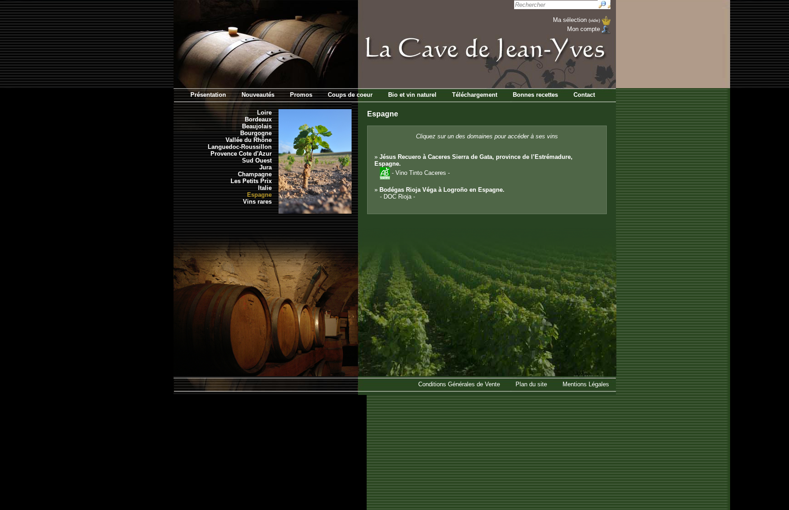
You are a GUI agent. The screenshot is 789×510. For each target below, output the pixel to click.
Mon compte (583, 29)
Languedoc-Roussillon (240, 146)
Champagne (255, 174)
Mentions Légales (586, 384)
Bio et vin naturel (412, 94)
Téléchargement (474, 94)
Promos (301, 94)
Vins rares (257, 201)
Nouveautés (258, 94)
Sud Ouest (257, 160)
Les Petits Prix (251, 181)
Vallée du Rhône (249, 140)
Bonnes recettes (535, 94)
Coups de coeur (350, 94)
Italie (265, 187)
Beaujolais (257, 126)
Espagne (259, 194)
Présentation (208, 94)
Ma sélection (576, 19)
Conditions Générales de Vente (459, 384)
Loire (264, 112)
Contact (584, 94)
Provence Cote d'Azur (241, 153)
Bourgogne (256, 133)
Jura (265, 167)
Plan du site (531, 384)
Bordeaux (258, 119)
